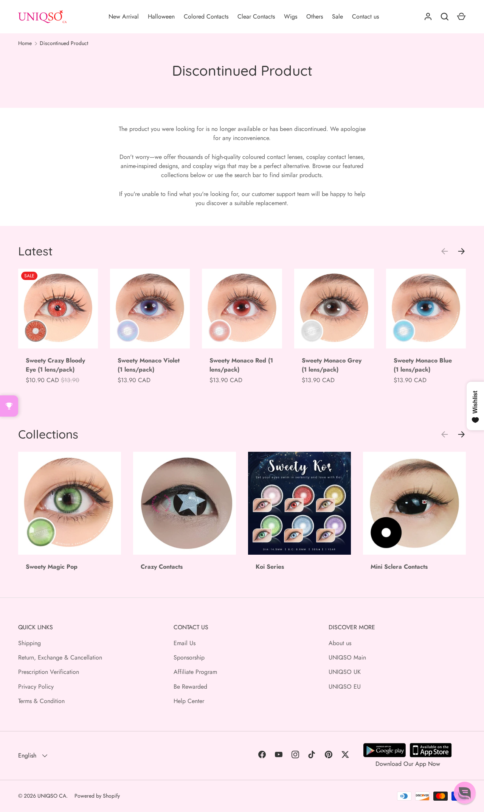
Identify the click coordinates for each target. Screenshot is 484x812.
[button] (465, 793)
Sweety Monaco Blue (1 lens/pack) (423, 365)
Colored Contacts (206, 16)
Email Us (184, 643)
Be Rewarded (190, 686)
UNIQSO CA (51, 796)
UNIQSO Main (347, 657)
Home (25, 43)
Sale (337, 16)
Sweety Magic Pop (52, 566)
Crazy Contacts (162, 566)
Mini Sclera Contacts (399, 566)
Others (314, 16)
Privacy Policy (36, 686)
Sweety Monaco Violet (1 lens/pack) (149, 365)
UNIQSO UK (345, 671)
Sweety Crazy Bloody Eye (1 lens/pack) (55, 365)
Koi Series (270, 566)
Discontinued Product (64, 43)
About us (340, 643)
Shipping (29, 643)
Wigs (290, 16)
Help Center (189, 701)
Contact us (365, 16)
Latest (35, 251)
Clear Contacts (256, 16)
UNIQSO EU (345, 686)
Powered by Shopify (97, 796)
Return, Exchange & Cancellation (60, 657)
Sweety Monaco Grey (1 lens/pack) (331, 365)
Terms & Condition (41, 701)
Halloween (161, 16)
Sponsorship (189, 657)
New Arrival (124, 16)
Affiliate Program (195, 671)
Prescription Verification (48, 671)
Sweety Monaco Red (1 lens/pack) (241, 365)
